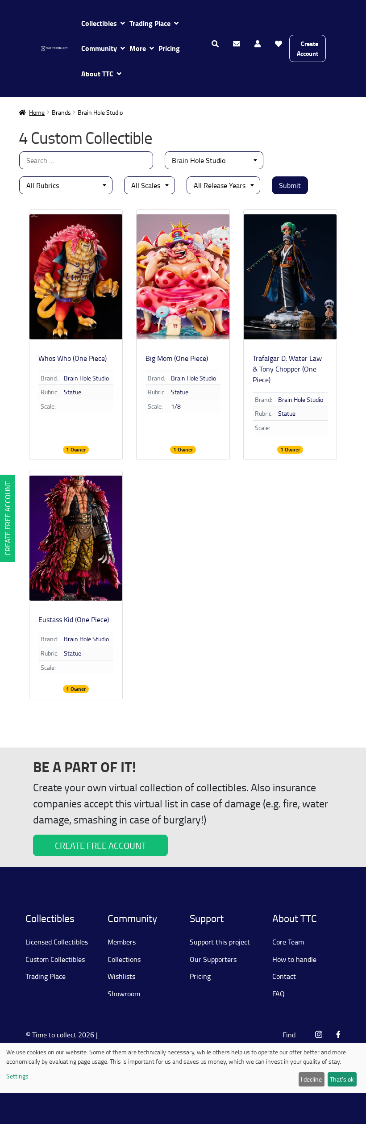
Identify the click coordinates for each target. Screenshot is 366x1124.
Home (37, 112)
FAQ (278, 994)
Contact (284, 976)
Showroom (124, 994)
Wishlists (121, 976)
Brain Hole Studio (86, 378)
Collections (124, 959)
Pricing (169, 48)
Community (99, 48)
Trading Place (150, 23)
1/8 (176, 406)
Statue (72, 392)
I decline (311, 1079)
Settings (17, 1076)
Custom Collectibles (55, 959)
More (137, 48)
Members (122, 942)
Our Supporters (213, 959)
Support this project (220, 942)
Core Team (288, 942)
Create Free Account (7, 518)
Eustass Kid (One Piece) (73, 619)
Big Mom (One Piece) (177, 358)
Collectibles (99, 23)
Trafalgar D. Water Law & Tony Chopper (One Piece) (287, 368)
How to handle (294, 959)
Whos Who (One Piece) (72, 358)
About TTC (97, 73)
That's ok (342, 1079)
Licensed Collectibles (56, 942)
